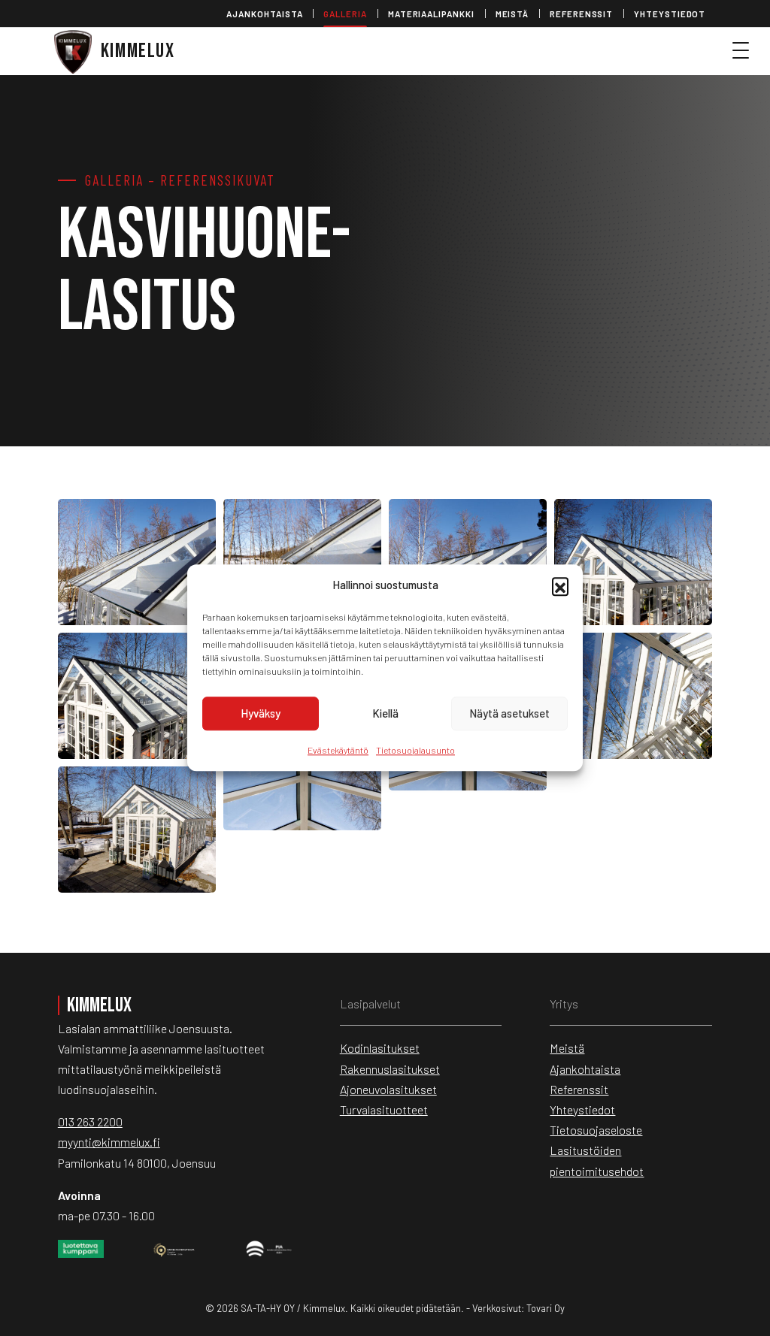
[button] (560, 585)
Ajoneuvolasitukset (388, 1089)
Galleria (344, 13)
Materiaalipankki (431, 13)
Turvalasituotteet (384, 1109)
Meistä (512, 13)
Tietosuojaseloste (596, 1130)
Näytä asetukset (509, 713)
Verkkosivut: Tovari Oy (518, 1308)
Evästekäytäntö (338, 750)
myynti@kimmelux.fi (109, 1142)
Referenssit (581, 13)
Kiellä (385, 713)
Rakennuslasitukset (390, 1069)
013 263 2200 (90, 1121)
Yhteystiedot (669, 13)
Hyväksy (260, 713)
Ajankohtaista (264, 13)
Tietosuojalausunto (415, 750)
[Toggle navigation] (747, 57)
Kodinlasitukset (380, 1048)
